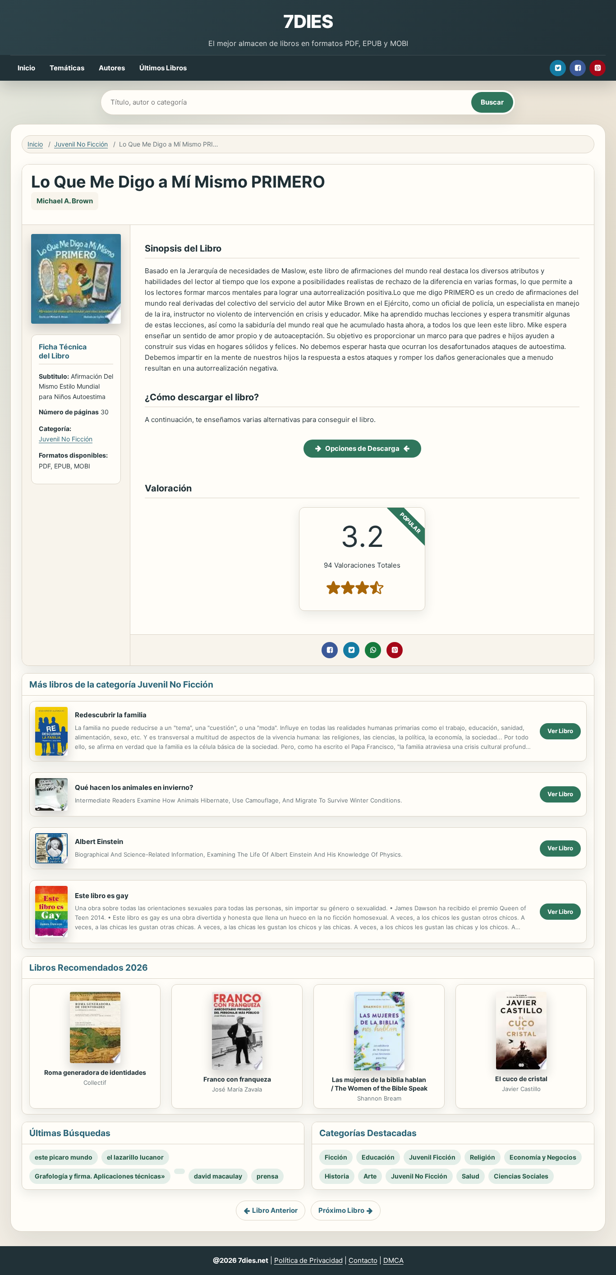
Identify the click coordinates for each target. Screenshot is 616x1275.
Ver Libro (560, 730)
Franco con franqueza (237, 1079)
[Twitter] (558, 68)
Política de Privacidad (308, 1260)
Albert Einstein (99, 841)
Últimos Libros (163, 68)
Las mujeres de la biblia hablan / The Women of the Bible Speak (379, 1084)
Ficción (336, 1157)
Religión (482, 1157)
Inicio (26, 68)
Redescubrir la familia (111, 715)
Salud (470, 1176)
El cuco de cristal (521, 1078)
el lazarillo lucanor (135, 1157)
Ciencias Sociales (521, 1176)
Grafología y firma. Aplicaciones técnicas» (100, 1176)
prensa (267, 1176)
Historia (337, 1176)
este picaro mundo (63, 1157)
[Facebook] (578, 68)
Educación (378, 1157)
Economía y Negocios (543, 1157)
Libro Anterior (275, 1210)
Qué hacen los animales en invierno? (134, 787)
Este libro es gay (102, 895)
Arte (370, 1176)
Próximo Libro (341, 1210)
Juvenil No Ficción (81, 144)
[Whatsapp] (373, 650)
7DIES (307, 21)
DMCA (393, 1260)
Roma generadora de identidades (95, 1072)
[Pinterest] (597, 68)
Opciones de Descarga (362, 448)
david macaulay (218, 1176)
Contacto (363, 1260)
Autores (112, 68)
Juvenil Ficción (432, 1157)
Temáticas (67, 68)
